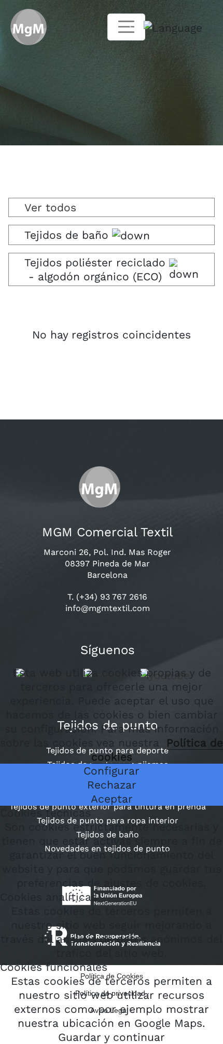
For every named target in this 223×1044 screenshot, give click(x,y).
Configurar (111, 770)
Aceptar (112, 798)
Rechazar (111, 784)
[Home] (23, 27)
